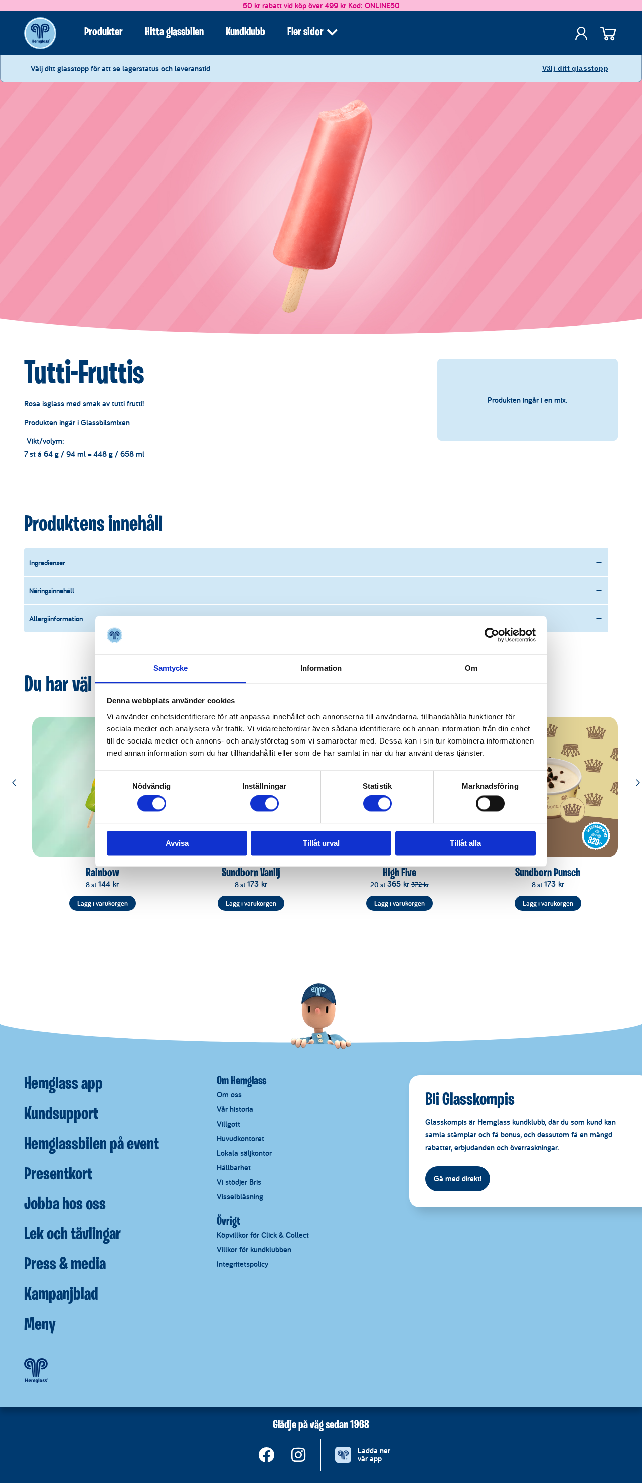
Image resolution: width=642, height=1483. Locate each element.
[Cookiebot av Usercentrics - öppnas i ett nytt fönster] (492, 635)
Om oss (229, 1094)
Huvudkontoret (240, 1138)
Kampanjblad (61, 1295)
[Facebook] (266, 1455)
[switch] (264, 804)
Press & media (65, 1265)
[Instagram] (298, 1455)
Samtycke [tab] (170, 668)
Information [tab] (321, 668)
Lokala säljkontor (244, 1153)
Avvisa (177, 843)
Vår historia (235, 1109)
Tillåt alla (465, 843)
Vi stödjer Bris (239, 1182)
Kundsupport (61, 1114)
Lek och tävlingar (72, 1235)
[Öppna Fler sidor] (332, 32)
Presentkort (58, 1175)
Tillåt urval (321, 843)
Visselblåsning (240, 1196)
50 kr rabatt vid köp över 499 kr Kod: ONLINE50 (321, 5)
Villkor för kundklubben (254, 1249)
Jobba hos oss (65, 1205)
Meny (40, 1325)
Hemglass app (63, 1084)
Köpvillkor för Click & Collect (263, 1235)
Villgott (228, 1124)
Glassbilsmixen (105, 422)
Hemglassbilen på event (91, 1145)
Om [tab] (471, 668)
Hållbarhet (234, 1167)
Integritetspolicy (242, 1264)
